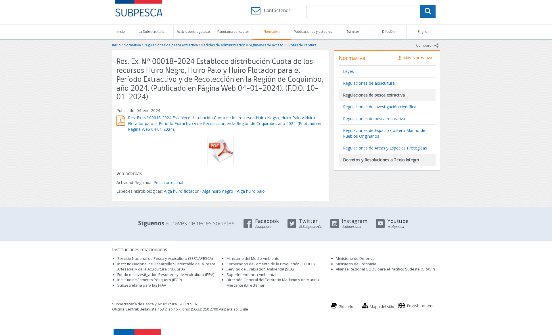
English (423, 32)
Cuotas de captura (301, 45)
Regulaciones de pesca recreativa (374, 118)
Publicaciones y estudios (313, 32)
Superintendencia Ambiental (251, 274)
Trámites (352, 32)
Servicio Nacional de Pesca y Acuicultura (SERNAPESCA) (165, 258)
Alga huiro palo (251, 191)
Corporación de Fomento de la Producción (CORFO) (271, 263)
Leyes (348, 71)
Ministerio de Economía (356, 263)
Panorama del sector (233, 32)
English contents (421, 305)
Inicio (120, 32)
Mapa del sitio (382, 306)
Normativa (271, 32)
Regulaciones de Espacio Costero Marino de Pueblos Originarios (384, 133)
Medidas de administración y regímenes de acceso (242, 45)
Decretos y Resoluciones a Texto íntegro (381, 159)
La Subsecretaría (151, 32)
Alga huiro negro (217, 191)
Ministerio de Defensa (355, 258)
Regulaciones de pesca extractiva (171, 45)
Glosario (345, 306)
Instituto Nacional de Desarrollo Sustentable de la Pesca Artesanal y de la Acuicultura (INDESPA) (166, 266)
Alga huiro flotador (181, 191)
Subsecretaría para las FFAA (141, 285)
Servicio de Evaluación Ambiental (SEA (260, 269)
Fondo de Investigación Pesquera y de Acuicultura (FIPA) (165, 274)
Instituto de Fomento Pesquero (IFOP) (149, 279)
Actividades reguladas (193, 32)
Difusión (388, 32)
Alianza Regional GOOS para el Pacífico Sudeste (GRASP (385, 269)
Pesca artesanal (168, 182)
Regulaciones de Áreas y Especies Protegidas (385, 148)
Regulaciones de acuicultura (369, 83)
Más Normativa (416, 57)
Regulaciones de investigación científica (379, 106)
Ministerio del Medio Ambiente (253, 258)
